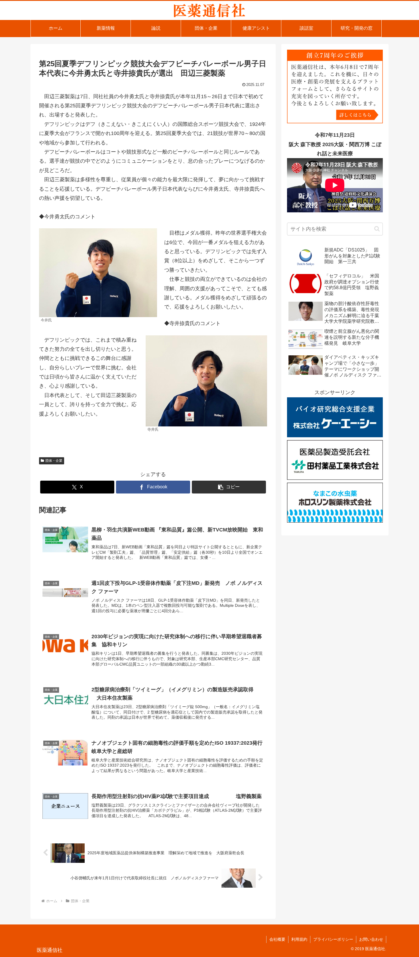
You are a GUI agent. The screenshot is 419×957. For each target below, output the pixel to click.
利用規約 (299, 939)
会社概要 (277, 939)
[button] (229, 487)
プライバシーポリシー (333, 939)
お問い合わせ (371, 939)
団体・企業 (53, 461)
